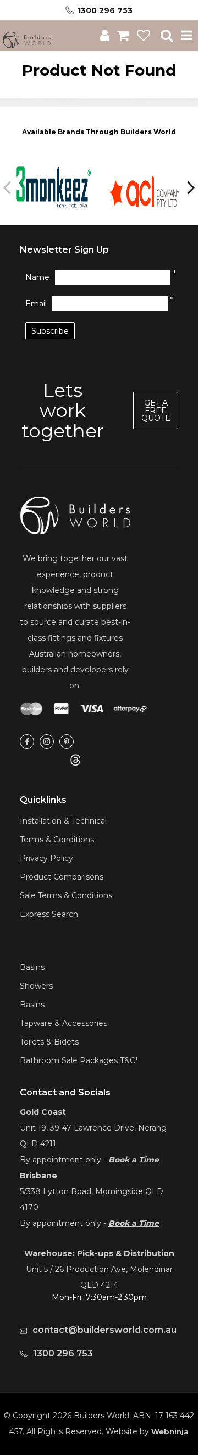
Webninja (170, 1431)
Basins (32, 967)
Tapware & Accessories (63, 1023)
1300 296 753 (105, 10)
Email (36, 304)
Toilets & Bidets (49, 1042)
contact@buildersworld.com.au (104, 1330)
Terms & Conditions (57, 840)
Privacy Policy (46, 858)
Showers (36, 986)
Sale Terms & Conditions (66, 895)
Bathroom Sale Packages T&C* (79, 1060)
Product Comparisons (61, 877)
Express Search (49, 914)
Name (37, 277)
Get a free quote (155, 410)
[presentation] (8, 187)
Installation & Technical (63, 821)
